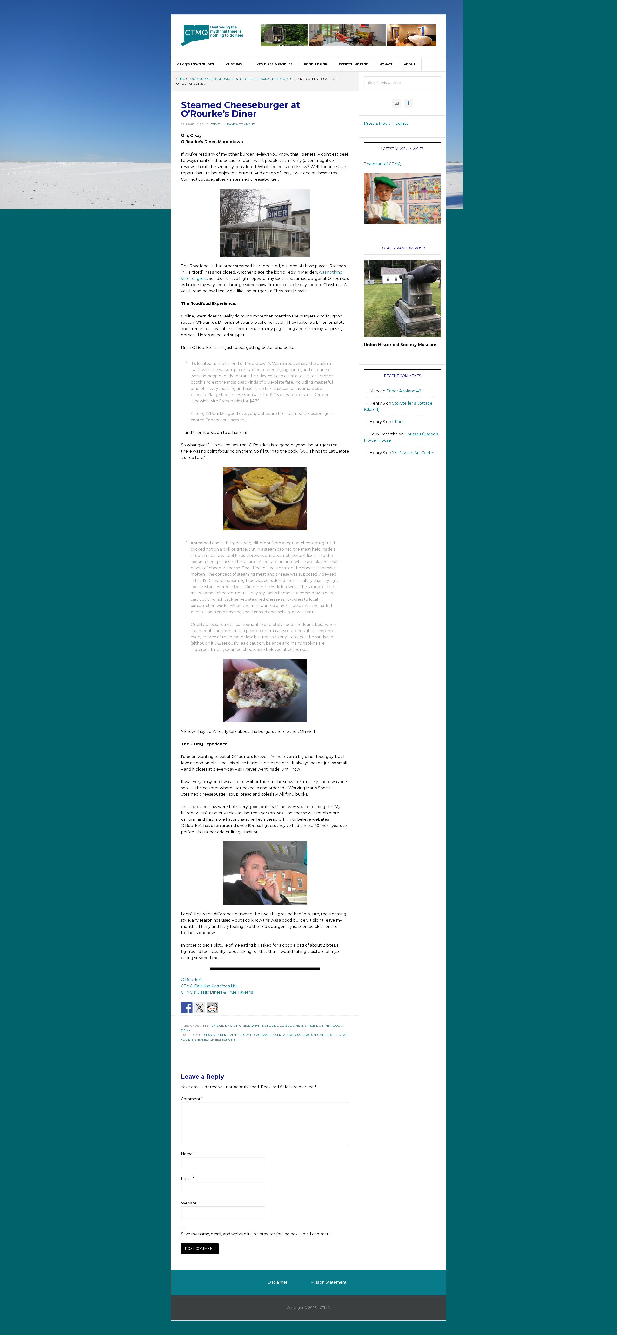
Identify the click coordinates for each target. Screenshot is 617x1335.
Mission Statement (329, 1282)
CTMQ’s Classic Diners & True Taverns (217, 992)
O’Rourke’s (191, 979)
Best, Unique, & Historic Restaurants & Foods (251, 79)
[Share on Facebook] (187, 1007)
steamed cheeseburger (215, 1039)
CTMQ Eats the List (209, 986)
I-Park (398, 422)
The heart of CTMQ (382, 164)
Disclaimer (278, 1282)
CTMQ (212, 35)
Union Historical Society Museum (400, 344)
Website (189, 1203)
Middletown (240, 1035)
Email (187, 1178)
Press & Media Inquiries (386, 123)
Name (188, 1154)
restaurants (293, 1035)
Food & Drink (199, 79)
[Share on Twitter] (199, 1007)
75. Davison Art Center (413, 452)
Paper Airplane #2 (403, 391)
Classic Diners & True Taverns (304, 1025)
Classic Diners (216, 1035)
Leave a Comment (240, 124)
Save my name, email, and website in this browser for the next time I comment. (256, 1234)
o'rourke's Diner (266, 1035)
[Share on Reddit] (212, 1007)
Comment (192, 1099)
